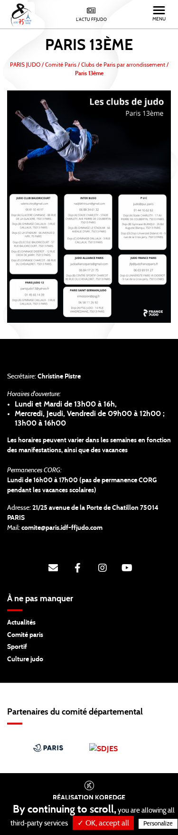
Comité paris (25, 635)
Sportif (17, 647)
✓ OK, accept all (103, 823)
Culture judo (25, 659)
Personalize (158, 824)
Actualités (21, 622)
